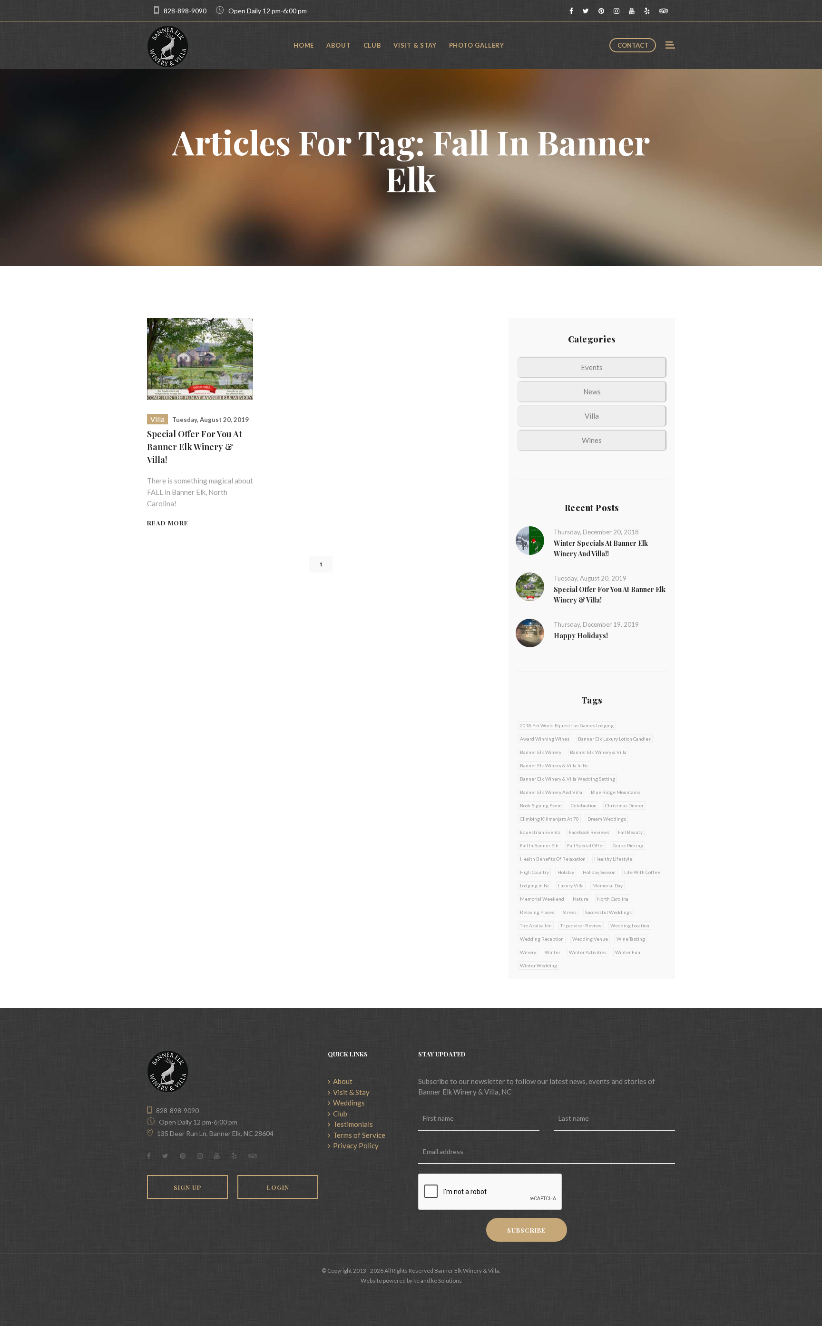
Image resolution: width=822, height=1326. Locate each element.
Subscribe (526, 1230)
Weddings (347, 1102)
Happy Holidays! (581, 635)
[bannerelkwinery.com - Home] (167, 45)
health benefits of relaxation (553, 859)
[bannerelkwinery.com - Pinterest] (601, 10)
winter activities (588, 952)
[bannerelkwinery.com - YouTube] (632, 10)
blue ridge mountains (615, 792)
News (592, 391)
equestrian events (540, 832)
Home (304, 45)
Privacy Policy (354, 1145)
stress (570, 912)
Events (592, 367)
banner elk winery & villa (598, 752)
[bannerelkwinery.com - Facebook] (571, 10)
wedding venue (590, 939)
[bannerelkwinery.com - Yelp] (647, 10)
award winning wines (544, 739)
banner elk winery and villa (551, 792)
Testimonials (351, 1124)
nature (580, 899)
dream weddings (606, 819)
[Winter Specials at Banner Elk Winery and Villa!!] (530, 539)
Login (278, 1187)
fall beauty (630, 832)
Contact (632, 45)
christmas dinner (624, 805)
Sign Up (188, 1187)
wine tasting (630, 939)
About (338, 45)
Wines (592, 440)
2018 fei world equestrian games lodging (567, 725)
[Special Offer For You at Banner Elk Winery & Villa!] (200, 357)
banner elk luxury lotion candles (614, 739)
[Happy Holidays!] (530, 632)
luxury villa (571, 885)
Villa (157, 419)
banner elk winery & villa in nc (554, 765)
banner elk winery (540, 752)
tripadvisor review (581, 925)
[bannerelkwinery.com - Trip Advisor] (663, 10)
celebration (584, 805)
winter (552, 952)
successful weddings (608, 912)
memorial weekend (542, 899)
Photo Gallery (476, 45)
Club (372, 45)
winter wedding (538, 965)
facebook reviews (589, 832)
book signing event (541, 805)
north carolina (612, 899)
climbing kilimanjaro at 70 (549, 819)
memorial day (607, 885)
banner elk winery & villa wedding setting (567, 779)
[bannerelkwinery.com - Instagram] (616, 10)
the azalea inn (536, 925)
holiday (566, 872)
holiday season (599, 872)
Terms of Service (357, 1135)
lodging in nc (534, 885)
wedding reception (542, 939)
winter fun (627, 952)
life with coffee (642, 872)
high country (534, 872)
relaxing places (537, 912)
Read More (167, 523)
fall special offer (585, 845)
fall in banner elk (539, 845)
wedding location (629, 925)
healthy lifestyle (613, 859)
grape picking (628, 845)
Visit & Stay (414, 45)
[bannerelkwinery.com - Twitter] (586, 10)
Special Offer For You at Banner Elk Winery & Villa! (194, 446)
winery (528, 952)
